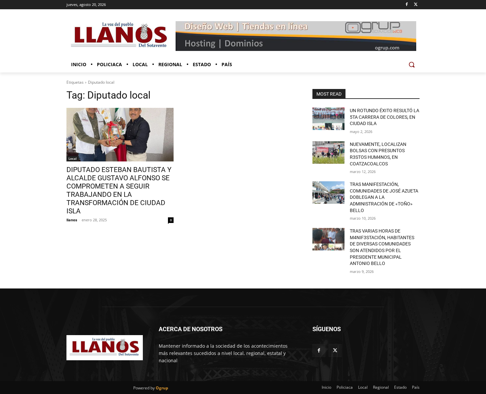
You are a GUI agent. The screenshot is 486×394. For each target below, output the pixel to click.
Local (72, 158)
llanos (71, 219)
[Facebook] (406, 5)
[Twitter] (416, 5)
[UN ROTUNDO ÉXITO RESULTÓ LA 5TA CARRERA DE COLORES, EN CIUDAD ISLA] (328, 119)
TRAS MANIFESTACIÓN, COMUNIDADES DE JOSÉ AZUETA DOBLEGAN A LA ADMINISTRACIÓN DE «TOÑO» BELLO (384, 197)
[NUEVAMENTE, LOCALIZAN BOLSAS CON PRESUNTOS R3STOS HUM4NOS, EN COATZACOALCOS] (328, 152)
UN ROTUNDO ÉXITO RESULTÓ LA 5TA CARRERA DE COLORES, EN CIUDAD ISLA (384, 117)
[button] (412, 64)
